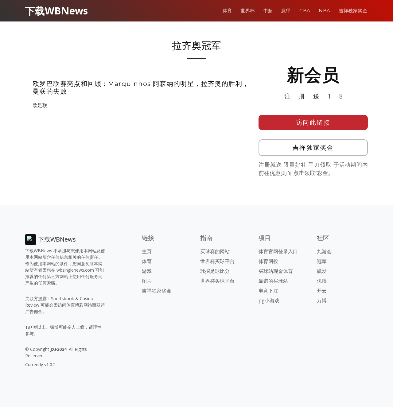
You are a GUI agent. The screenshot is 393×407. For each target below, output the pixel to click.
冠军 (322, 261)
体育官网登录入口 (278, 251)
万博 (322, 300)
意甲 (286, 11)
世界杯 (247, 11)
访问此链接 (313, 122)
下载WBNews (56, 10)
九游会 (324, 251)
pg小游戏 (269, 300)
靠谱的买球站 (273, 280)
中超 (268, 11)
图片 (147, 280)
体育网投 (268, 261)
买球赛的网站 (215, 251)
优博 (322, 280)
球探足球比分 (215, 271)
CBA (304, 11)
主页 (147, 251)
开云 (322, 290)
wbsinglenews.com (75, 270)
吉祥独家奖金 (353, 11)
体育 (227, 11)
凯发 (322, 271)
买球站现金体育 (276, 271)
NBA (324, 11)
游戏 (147, 271)
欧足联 (40, 105)
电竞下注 (268, 290)
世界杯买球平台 (217, 261)
